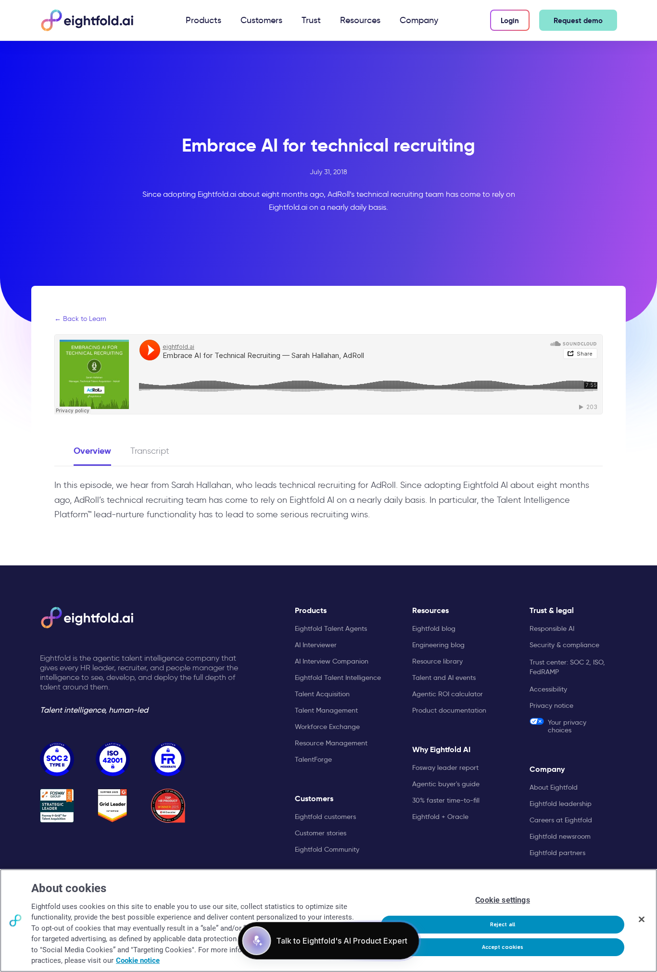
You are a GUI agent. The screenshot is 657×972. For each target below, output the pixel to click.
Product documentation (449, 710)
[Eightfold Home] (86, 20)
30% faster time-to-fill (446, 800)
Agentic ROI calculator (447, 694)
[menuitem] (203, 20)
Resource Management (331, 743)
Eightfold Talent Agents (331, 628)
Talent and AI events (444, 677)
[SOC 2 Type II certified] (57, 759)
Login (510, 20)
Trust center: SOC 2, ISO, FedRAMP (567, 667)
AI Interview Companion (331, 661)
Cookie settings (502, 900)
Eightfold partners (557, 853)
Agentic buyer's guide (446, 784)
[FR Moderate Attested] (168, 759)
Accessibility (548, 689)
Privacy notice (551, 705)
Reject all (502, 924)
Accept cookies (503, 947)
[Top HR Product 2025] (168, 806)
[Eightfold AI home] (86, 618)
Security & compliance (564, 645)
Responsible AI (552, 628)
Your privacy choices (567, 726)
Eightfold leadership (561, 803)
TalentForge (313, 759)
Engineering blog (438, 645)
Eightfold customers (325, 816)
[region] (328, 920)
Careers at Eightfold (561, 820)
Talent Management (326, 710)
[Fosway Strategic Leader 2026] (57, 806)
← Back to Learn (80, 319)
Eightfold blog (433, 628)
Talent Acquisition (322, 694)
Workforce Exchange (327, 726)
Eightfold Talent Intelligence (338, 677)
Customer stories (320, 833)
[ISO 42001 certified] (113, 759)
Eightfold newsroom (560, 836)
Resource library (437, 661)
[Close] (641, 919)
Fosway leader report (445, 767)
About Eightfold (554, 787)
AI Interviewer (316, 645)
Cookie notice (138, 960)
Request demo (578, 20)
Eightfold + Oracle (440, 816)
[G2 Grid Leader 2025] (113, 806)
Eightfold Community (327, 849)
